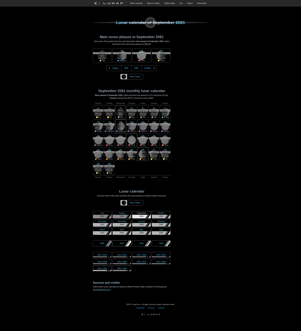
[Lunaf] (109, 3)
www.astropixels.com (102, 290)
